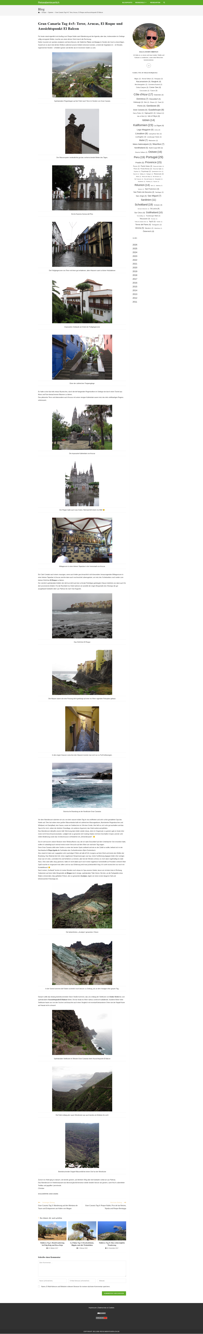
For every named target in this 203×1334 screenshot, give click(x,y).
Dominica (142, 99)
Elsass (153, 102)
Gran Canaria (53, 1193)
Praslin (139, 162)
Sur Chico (139, 213)
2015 (135, 286)
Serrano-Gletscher (143, 208)
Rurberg (149, 181)
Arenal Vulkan (147, 78)
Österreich (148, 231)
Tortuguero (157, 224)
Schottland (144, 204)
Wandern (149, 228)
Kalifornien (143, 125)
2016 (135, 283)
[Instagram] (149, 65)
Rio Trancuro (138, 179)
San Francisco (152, 189)
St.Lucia (154, 209)
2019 (135, 271)
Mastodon (101, 1322)
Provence (153, 162)
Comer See (155, 87)
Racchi (136, 174)
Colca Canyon (142, 87)
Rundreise (141, 181)
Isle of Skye (154, 116)
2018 (135, 275)
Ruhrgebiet (159, 179)
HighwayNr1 (150, 113)
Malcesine (153, 140)
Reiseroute (159, 174)
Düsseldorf (155, 99)
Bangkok (156, 82)
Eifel (146, 102)
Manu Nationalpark (142, 144)
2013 (135, 294)
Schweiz (158, 205)
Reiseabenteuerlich (48, 2)
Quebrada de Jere (157, 171)
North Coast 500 (156, 148)
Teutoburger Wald (153, 216)
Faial (161, 102)
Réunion (142, 185)
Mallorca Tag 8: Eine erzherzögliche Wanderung (112, 1244)
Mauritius (158, 144)
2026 (135, 245)
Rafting (142, 174)
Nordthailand (141, 148)
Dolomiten (158, 95)
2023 (135, 256)
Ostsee (155, 151)
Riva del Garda (149, 179)
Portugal (154, 157)
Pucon (136, 166)
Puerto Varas (146, 166)
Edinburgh (138, 102)
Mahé (143, 140)
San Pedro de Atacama (143, 192)
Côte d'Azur (143, 94)
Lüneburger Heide (154, 137)
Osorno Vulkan (141, 152)
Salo (153, 185)
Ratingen (149, 174)
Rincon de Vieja (147, 176)
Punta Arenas (146, 169)
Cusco (153, 90)
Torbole (159, 221)
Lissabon (141, 133)
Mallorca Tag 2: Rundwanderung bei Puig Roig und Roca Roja (52, 1244)
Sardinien (148, 199)
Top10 (152, 221)
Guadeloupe (156, 109)
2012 (135, 298)
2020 (135, 267)
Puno (137, 169)
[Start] (39, 12)
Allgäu (137, 78)
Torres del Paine (143, 225)
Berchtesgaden (141, 84)
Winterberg (158, 228)
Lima (157, 130)
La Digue (159, 126)
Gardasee (153, 105)
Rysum (156, 181)
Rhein (138, 176)
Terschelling (141, 215)
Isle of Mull (142, 116)
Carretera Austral (155, 84)
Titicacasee (145, 219)
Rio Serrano (157, 176)
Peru (139, 157)
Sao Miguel (154, 196)
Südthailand (154, 212)
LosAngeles (140, 137)
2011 (135, 302)
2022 (135, 260)
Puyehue (137, 171)
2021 (135, 264)
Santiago (159, 192)
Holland (160, 113)
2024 (135, 252)
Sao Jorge (141, 196)
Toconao (154, 218)
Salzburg (159, 185)
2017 (135, 279)
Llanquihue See (155, 134)
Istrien (148, 120)
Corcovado (144, 90)
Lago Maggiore (145, 129)
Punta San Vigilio (158, 168)
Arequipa (158, 78)
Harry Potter (138, 113)
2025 (135, 248)
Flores (141, 106)
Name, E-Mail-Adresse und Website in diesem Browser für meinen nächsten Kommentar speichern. (75, 1286)
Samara (141, 189)
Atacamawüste (143, 82)
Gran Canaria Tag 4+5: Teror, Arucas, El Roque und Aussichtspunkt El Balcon (79, 12)
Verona (139, 228)
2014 (135, 290)
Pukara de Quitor (158, 166)
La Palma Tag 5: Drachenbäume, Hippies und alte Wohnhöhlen (82, 1244)
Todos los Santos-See (141, 221)
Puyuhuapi (146, 171)
